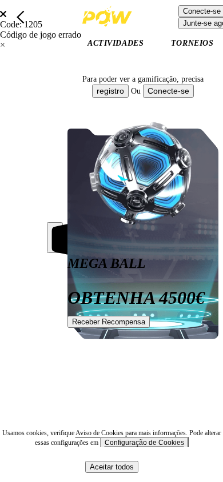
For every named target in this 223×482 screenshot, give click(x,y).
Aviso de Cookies (100, 433)
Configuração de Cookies (144, 443)
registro (110, 90)
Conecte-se (168, 90)
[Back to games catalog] (20, 17)
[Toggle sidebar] (55, 237)
